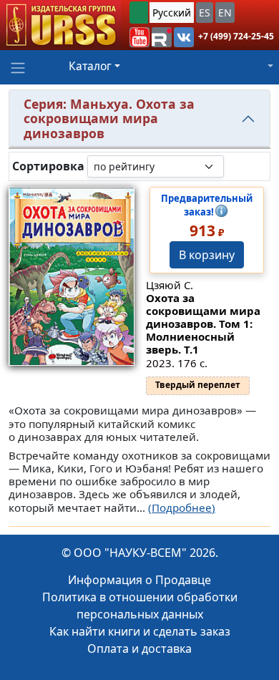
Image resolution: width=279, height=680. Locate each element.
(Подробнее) (181, 507)
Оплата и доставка (139, 648)
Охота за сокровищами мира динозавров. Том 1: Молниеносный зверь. (203, 323)
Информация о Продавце (139, 580)
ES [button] (204, 12)
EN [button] (225, 12)
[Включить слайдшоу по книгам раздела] (235, 166)
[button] (139, 37)
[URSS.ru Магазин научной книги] (60, 25)
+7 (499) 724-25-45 (236, 36)
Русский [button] (171, 12)
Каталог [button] (90, 66)
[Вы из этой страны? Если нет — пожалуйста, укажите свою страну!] (138, 12)
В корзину (207, 255)
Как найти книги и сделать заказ (139, 631)
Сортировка (48, 166)
